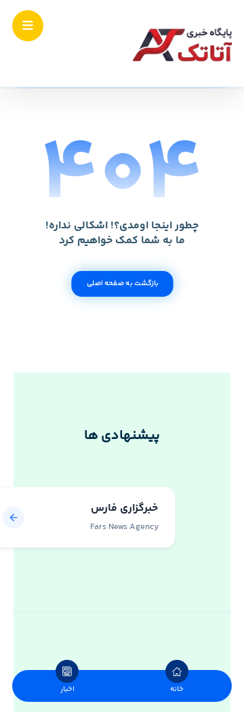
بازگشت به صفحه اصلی (121, 283)
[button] (27, 25)
